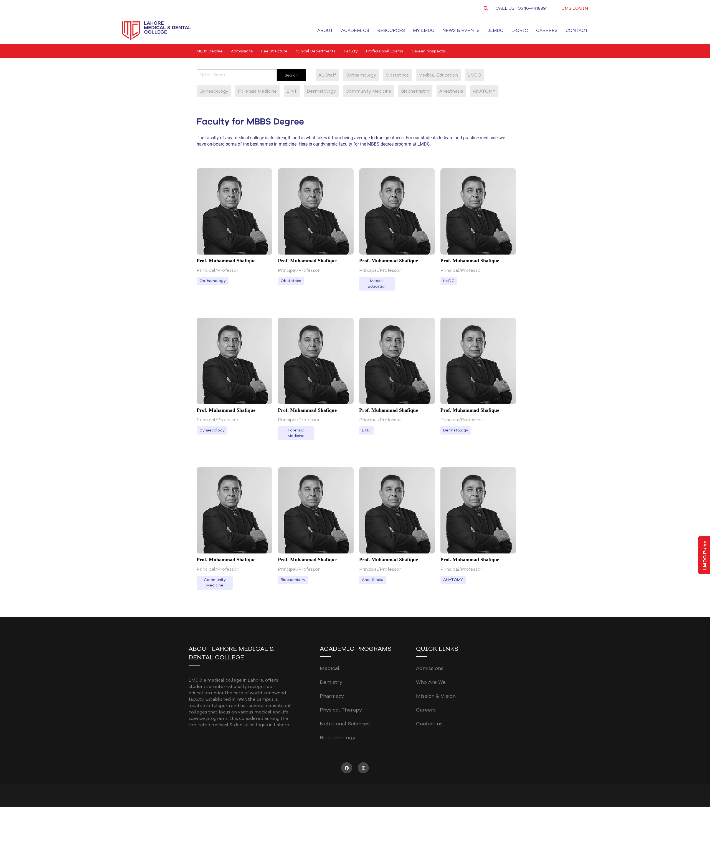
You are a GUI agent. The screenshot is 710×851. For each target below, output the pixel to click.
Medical (329, 668)
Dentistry (331, 682)
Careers (546, 30)
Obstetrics (397, 75)
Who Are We (431, 682)
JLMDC (495, 30)
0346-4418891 (532, 8)
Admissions (242, 51)
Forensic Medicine (257, 91)
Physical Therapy (341, 710)
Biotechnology (337, 737)
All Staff (327, 75)
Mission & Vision (436, 696)
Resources (391, 30)
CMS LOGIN (574, 8)
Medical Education (438, 75)
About (325, 30)
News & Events (461, 30)
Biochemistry (415, 91)
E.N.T (291, 91)
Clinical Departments (316, 51)
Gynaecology (213, 91)
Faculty (351, 51)
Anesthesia (451, 91)
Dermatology (321, 91)
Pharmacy (332, 696)
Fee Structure (274, 51)
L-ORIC (519, 30)
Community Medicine (368, 91)
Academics (355, 30)
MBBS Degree (210, 51)
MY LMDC (423, 30)
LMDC (474, 75)
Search (291, 75)
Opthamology (361, 75)
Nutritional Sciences (345, 723)
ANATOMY (484, 91)
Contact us (429, 723)
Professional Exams (384, 51)
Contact (577, 30)
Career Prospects (428, 51)
